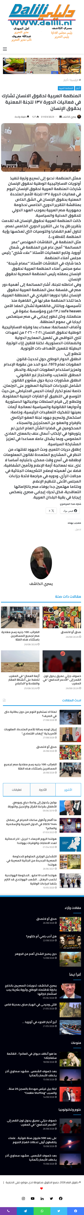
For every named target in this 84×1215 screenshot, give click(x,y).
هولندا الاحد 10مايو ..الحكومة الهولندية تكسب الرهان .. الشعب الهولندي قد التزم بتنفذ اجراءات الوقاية (30, 879)
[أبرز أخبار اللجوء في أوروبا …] (70, 1027)
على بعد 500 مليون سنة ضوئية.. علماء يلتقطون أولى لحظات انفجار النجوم (32, 1140)
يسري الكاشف (69, 116)
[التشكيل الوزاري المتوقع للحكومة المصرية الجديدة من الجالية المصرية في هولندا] (70, 861)
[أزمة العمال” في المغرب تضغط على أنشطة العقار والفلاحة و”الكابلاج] (20, 661)
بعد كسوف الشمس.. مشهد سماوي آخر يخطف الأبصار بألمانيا (31, 1073)
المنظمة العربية (66, 88)
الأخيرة (43, 790)
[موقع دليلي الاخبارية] (42, 22)
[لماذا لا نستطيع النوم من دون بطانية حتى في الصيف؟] (70, 717)
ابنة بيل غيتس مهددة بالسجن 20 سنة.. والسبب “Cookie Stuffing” (32, 1090)
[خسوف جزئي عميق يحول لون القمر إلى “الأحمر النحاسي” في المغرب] (62, 661)
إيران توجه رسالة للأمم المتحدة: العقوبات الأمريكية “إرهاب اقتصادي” (30, 731)
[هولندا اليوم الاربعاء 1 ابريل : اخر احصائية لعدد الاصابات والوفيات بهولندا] (70, 844)
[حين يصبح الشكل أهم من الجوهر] (70, 959)
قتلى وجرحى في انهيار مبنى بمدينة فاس (30, 1004)
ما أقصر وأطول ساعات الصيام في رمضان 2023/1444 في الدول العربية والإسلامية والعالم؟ (31, 824)
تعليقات (16, 790)
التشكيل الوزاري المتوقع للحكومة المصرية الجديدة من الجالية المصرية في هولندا (31, 860)
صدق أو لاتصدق (71, 632)
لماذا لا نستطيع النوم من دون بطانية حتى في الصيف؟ (30, 713)
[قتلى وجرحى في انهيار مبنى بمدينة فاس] (70, 1009)
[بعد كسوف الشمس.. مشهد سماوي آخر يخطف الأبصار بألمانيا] (70, 1076)
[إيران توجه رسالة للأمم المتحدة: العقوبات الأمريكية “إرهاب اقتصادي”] (70, 734)
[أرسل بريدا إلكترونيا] (60, 116)
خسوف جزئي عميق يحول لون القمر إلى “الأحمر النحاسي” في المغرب (62, 679)
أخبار (65, 80)
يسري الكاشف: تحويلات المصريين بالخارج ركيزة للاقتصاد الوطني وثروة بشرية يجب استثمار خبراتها (31, 989)
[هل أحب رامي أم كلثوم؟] (70, 941)
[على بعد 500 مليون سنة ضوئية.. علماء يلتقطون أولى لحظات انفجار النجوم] (70, 1143)
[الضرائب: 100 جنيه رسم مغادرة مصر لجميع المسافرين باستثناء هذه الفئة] (20, 617)
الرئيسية (74, 80)
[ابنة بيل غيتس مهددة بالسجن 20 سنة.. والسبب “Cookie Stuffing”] (70, 1094)
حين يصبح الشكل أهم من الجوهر (36, 953)
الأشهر (68, 790)
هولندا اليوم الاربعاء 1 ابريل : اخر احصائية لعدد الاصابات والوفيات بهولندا (31, 841)
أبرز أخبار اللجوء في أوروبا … (39, 1022)
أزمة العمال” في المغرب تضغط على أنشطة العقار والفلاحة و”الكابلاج (23, 679)
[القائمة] (5, 49)
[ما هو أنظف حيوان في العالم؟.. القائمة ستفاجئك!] (70, 1059)
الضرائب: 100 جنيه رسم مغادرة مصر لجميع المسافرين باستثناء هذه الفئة (20, 635)
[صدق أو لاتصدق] (62, 617)
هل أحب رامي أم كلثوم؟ (41, 936)
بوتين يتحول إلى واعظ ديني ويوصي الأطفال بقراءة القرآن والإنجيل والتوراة (32, 804)
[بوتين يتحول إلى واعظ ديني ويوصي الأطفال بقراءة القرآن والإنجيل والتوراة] (70, 807)
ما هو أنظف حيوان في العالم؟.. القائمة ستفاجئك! (32, 1055)
